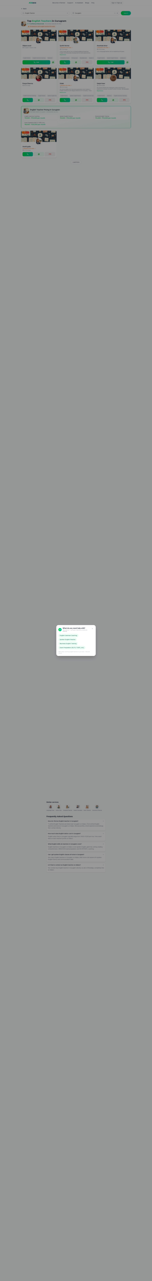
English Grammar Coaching (68, 635)
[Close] (92, 628)
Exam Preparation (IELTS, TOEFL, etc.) (72, 647)
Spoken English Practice (67, 639)
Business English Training (68, 643)
